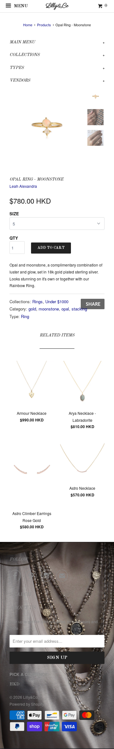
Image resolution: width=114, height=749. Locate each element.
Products (44, 24)
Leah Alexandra (23, 186)
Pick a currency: (29, 674)
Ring (25, 316)
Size (14, 214)
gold (32, 309)
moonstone (49, 309)
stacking (79, 309)
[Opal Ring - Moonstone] (47, 125)
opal (65, 309)
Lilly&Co (30, 697)
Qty (14, 238)
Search (20, 594)
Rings (37, 301)
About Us (23, 608)
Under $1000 (56, 301)
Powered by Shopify (27, 704)
